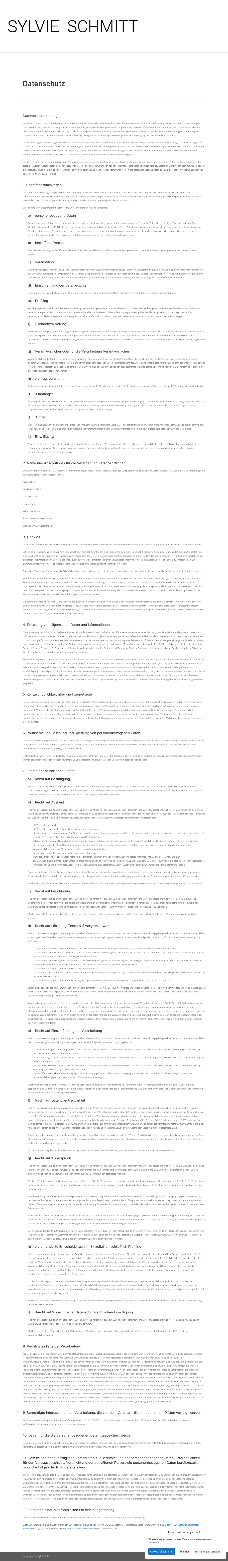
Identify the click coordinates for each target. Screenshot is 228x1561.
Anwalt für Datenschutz (79, 1528)
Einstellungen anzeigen (208, 1551)
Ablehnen (184, 1551)
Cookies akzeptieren (161, 1551)
